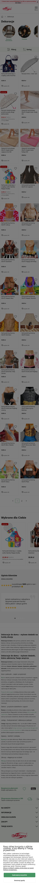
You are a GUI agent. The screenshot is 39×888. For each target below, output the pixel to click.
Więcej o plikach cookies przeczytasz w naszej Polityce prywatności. (18, 869)
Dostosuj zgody (19, 880)
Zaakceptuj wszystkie (19, 875)
